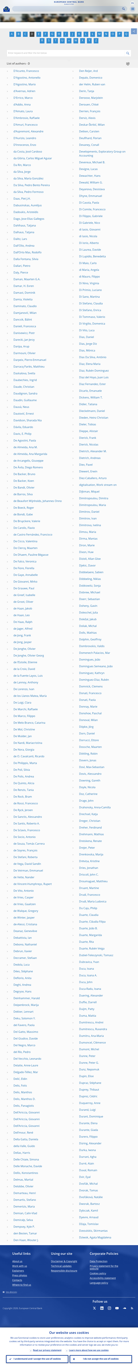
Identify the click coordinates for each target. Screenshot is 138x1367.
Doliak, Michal (88, 626)
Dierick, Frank (87, 438)
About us (17, 1261)
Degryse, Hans (22, 991)
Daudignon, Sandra (25, 393)
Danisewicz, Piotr (24, 333)
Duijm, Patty (86, 1009)
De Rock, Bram (22, 797)
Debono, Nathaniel (25, 944)
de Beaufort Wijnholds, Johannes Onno (37, 501)
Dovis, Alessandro (90, 774)
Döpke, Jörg (86, 727)
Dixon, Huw (86, 552)
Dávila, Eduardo (23, 427)
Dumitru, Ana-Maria (91, 1036)
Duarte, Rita (86, 942)
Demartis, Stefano (24, 1200)
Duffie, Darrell (88, 1002)
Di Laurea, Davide (90, 250)
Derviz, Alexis (87, 118)
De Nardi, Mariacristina (27, 743)
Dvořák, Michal (88, 1184)
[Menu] (132, 9)
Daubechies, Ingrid (25, 380)
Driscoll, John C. (89, 875)
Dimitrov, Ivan (88, 518)
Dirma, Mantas (88, 539)
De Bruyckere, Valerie (26, 521)
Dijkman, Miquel (89, 492)
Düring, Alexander (90, 1143)
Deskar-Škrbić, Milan (92, 125)
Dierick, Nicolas (88, 444)
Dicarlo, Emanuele (90, 391)
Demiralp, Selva (23, 1220)
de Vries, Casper (23, 897)
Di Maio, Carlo (88, 263)
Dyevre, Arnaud (88, 1217)
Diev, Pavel (86, 465)
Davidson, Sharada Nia (27, 420)
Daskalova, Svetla (24, 373)
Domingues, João (89, 660)
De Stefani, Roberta (25, 857)
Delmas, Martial (23, 1180)
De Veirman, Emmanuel (28, 870)
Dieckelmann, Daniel (92, 411)
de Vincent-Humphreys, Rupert (32, 884)
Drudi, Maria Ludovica (92, 901)
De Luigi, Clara (22, 703)
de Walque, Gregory (25, 911)
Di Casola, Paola (89, 203)
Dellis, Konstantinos (25, 1173)
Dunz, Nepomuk (89, 1069)
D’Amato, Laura (23, 111)
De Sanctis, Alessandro (27, 817)
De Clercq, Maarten (25, 548)
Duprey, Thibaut (89, 1090)
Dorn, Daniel (87, 733)
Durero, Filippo (88, 1137)
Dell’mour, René (23, 1133)
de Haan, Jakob (22, 608)
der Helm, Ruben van (92, 84)
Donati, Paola (87, 700)
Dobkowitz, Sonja (90, 586)
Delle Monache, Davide (27, 1166)
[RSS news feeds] (132, 1308)
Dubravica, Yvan (89, 962)
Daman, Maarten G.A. (26, 279)
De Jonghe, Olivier (24, 649)
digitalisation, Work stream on (98, 485)
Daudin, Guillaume (25, 400)
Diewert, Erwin (88, 471)
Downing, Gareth (89, 780)
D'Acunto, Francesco (26, 71)
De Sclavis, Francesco (26, 830)
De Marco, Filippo (24, 716)
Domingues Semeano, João (96, 666)
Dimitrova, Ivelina (90, 525)
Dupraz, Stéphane (90, 1083)
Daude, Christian (23, 387)
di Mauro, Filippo (89, 276)
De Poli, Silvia (21, 770)
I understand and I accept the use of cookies (37, 1359)
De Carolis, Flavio (24, 528)
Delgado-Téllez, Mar (25, 1072)
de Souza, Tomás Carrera (29, 844)
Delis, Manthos (22, 1092)
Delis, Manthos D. (24, 1099)
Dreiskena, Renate (90, 841)
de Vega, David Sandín (27, 864)
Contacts (17, 1280)
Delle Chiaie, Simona (26, 1159)
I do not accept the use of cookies (101, 1359)
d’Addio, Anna (22, 104)
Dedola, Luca (21, 965)
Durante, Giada (88, 1130)
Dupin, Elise (86, 1076)
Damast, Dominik (24, 293)
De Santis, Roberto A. (26, 823)
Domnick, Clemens (91, 686)
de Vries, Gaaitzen (24, 904)
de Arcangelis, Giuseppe (28, 461)
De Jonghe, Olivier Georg (28, 655)
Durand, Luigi (87, 1110)
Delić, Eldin (20, 1079)
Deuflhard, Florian (90, 138)
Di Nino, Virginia (89, 283)
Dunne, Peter (87, 1056)
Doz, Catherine (88, 794)
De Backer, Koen (23, 481)
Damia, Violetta (22, 299)
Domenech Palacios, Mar (94, 653)
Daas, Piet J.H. (22, 199)
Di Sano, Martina (89, 297)
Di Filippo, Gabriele (91, 216)
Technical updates (61, 1266)
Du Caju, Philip (88, 908)
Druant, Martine (89, 888)
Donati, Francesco (90, 693)
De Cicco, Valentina (25, 541)
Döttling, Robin (88, 754)
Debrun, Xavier (22, 951)
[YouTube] (117, 1308)
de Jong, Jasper (22, 642)
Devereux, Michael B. (92, 162)
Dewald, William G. (91, 182)
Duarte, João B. (88, 928)
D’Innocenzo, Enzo (24, 145)
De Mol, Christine (24, 729)
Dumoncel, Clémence (92, 1043)
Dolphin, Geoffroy (90, 639)
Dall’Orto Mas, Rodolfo (27, 252)
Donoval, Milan (88, 720)
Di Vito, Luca (86, 330)
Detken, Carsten (89, 131)
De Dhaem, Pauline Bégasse (30, 555)
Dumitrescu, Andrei (91, 1022)
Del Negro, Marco (24, 1045)
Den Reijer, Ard (88, 71)
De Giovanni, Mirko (25, 582)
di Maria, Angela (89, 270)
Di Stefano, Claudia (91, 303)
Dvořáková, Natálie (91, 1197)
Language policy (99, 1283)
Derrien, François (89, 111)
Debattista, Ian (22, 938)
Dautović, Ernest (23, 414)
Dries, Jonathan (88, 868)
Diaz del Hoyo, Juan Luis (94, 377)
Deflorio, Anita (22, 978)
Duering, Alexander (91, 995)
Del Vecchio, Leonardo (27, 1059)
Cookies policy (98, 1273)
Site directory (11, 1292)
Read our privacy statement (47, 1350)
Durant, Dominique (91, 1116)
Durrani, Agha (87, 1157)
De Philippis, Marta (25, 763)
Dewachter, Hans (90, 176)
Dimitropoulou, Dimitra (93, 498)
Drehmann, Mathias (91, 834)
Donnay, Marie (88, 707)
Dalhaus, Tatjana (23, 232)
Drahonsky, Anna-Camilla (95, 807)
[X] (94, 1308)
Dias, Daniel (86, 337)
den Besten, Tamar (25, 1233)
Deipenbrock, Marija (26, 1005)
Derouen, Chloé (89, 104)
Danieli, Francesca (24, 326)
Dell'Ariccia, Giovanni (26, 1112)
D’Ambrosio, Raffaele (26, 118)
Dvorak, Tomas (88, 1190)
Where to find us (21, 1285)
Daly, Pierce (20, 272)
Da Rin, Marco (22, 165)
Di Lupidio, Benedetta (92, 256)
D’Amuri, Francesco (25, 125)
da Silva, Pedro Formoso (28, 192)
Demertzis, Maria (24, 1206)
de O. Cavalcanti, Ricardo (28, 756)
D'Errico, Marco (23, 98)
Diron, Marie (87, 545)
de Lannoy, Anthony (25, 682)
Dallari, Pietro (21, 266)
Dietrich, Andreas (90, 458)
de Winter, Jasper (24, 918)
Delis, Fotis (20, 1086)
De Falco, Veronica (24, 561)
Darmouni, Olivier (24, 353)
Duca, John (85, 982)
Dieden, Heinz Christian (93, 418)
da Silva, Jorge (22, 172)
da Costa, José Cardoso (27, 152)
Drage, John (86, 801)
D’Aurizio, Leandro (24, 138)
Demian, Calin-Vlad (25, 1213)
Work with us (19, 1266)
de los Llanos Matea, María (30, 696)
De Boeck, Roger (23, 508)
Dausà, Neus (21, 407)
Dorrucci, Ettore (89, 740)
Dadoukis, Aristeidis (25, 212)
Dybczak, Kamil (88, 1210)
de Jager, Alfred (22, 629)
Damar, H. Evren (23, 286)
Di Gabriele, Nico (89, 223)
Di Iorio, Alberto (89, 243)
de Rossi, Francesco (25, 803)
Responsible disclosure (64, 1271)
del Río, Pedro (22, 1052)
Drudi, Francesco (89, 895)
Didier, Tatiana (88, 404)
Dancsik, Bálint (22, 320)
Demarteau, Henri (24, 1193)
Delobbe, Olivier (23, 1186)
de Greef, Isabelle (24, 595)
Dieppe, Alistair (88, 431)
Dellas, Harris (21, 1153)
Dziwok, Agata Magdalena (95, 1237)
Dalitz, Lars (20, 239)
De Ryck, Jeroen (23, 810)
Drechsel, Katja (88, 814)
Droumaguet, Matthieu (93, 881)
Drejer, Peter (87, 848)
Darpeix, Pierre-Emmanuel (29, 360)
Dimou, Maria (87, 532)
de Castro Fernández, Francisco (32, 535)
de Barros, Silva (23, 494)
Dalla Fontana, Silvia (25, 259)
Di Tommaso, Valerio (92, 317)
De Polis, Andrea (23, 776)
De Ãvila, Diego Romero (28, 467)
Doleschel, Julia (88, 612)
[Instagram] (109, 1308)
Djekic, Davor (87, 565)
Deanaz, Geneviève (25, 931)
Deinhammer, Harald (26, 998)
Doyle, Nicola (87, 787)
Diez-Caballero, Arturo (93, 478)
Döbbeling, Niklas (90, 579)
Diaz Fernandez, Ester (92, 384)
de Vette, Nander (23, 877)
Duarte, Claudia (88, 915)
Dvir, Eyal (85, 1177)
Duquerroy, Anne (89, 1103)
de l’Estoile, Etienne (25, 662)
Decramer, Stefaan (25, 958)
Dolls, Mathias (88, 633)
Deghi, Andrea (22, 985)
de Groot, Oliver (23, 602)
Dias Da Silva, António (92, 357)
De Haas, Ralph (22, 622)
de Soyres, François (25, 850)
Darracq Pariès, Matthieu (28, 367)
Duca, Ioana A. (88, 975)
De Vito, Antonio (23, 891)
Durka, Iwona (87, 1150)
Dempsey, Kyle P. (24, 1227)
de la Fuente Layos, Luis (28, 676)
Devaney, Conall (89, 145)
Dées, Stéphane (23, 971)
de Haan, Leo (21, 615)
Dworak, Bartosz (89, 1204)
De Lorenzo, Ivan (23, 689)
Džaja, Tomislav (89, 1224)
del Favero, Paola (23, 1025)
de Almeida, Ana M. (25, 447)
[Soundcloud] (124, 1308)
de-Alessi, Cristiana (25, 924)
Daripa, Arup (21, 346)
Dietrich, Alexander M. (93, 451)
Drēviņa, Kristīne (89, 861)
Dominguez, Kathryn (91, 673)
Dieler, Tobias (87, 424)
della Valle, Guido (24, 1146)
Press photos (19, 1275)
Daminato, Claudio (25, 306)
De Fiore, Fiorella (23, 568)
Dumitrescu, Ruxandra (93, 1029)
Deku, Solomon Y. (24, 1018)
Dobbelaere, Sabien (91, 572)
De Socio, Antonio (24, 837)
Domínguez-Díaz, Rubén (94, 680)
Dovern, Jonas (87, 760)
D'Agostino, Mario (24, 84)
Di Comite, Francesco (92, 209)
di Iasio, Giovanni (89, 229)
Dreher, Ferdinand (90, 827)
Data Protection (98, 1261)
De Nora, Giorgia (23, 750)
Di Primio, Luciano (90, 290)
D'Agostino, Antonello (26, 78)
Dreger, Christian (89, 821)
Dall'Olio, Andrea (23, 246)
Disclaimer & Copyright (64, 1261)
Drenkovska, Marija (91, 854)
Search (123, 8)
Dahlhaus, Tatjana (24, 225)
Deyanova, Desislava (92, 189)
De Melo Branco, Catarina (29, 723)
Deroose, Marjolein (91, 98)
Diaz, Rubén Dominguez (94, 371)
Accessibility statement (103, 1278)
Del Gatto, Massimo (25, 1032)
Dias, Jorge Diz (88, 344)
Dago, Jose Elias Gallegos (28, 219)
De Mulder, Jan (22, 736)
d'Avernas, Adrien (24, 91)
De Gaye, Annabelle (25, 575)
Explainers (18, 1271)
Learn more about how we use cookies (89, 1350)
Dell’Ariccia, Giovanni (26, 1126)
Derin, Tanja (86, 91)
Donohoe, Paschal (90, 713)
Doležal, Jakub (87, 619)
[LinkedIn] (102, 1308)
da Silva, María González (28, 178)
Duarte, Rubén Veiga (91, 948)
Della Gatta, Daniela (25, 1139)
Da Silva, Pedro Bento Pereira (31, 185)
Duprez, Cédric (88, 1096)
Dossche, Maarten (90, 747)
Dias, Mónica (87, 350)
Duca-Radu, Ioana (90, 989)
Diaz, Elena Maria (89, 364)
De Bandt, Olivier (23, 487)
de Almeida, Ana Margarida (30, 454)
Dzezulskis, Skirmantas (93, 1231)
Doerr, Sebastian (89, 599)
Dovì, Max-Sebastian (91, 767)
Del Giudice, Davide (25, 1038)
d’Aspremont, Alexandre (28, 131)
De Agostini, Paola (24, 440)
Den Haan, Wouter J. (26, 1240)
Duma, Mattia (87, 1016)
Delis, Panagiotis (23, 1106)
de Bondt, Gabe (23, 514)
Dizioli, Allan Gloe (90, 559)
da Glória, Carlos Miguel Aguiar (32, 158)
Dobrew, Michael (89, 592)
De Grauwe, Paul (23, 588)
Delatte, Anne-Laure (25, 1065)
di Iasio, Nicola (88, 236)
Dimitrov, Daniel (89, 512)
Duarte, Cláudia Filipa (92, 922)
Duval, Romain (88, 1170)
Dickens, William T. (91, 397)
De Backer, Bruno (24, 474)
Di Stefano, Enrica (90, 310)
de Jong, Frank (22, 635)
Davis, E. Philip (22, 434)
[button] (132, 3)
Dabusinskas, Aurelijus (27, 205)
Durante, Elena (88, 1123)
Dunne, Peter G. (89, 1063)
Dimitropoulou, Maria (92, 505)
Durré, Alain (86, 1163)
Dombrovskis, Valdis (92, 646)
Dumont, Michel (89, 1049)
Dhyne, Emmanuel (90, 196)
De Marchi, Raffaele (25, 709)
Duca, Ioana (86, 969)
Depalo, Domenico (90, 78)
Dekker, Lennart (23, 1012)
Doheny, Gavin (88, 606)
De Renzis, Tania (23, 790)
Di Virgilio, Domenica (92, 324)
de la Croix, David (24, 669)
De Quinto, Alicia (23, 783)
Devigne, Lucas (88, 169)
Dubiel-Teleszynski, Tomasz (96, 955)
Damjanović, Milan (25, 313)
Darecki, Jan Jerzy (24, 340)
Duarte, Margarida (90, 935)
